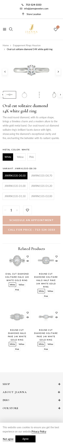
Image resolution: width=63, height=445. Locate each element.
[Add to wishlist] (27, 210)
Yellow (20, 156)
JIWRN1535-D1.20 (41, 185)
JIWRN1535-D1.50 (15, 196)
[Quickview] (27, 261)
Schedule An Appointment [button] (31, 220)
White (8, 156)
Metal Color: (16, 149)
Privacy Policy (38, 431)
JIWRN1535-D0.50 (15, 175)
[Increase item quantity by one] (17, 210)
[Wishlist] (27, 256)
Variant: (19, 168)
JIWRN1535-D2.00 (41, 196)
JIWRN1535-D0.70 (41, 175)
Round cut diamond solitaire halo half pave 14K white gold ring (46, 280)
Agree (25, 438)
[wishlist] (55, 30)
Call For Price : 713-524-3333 (31, 229)
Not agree (8, 438)
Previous (3, 94)
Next (60, 94)
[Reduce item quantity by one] (5, 210)
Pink (31, 156)
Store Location (33, 14)
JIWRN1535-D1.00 (15, 185)
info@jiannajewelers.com (36, 8)
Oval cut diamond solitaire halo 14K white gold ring (17, 277)
